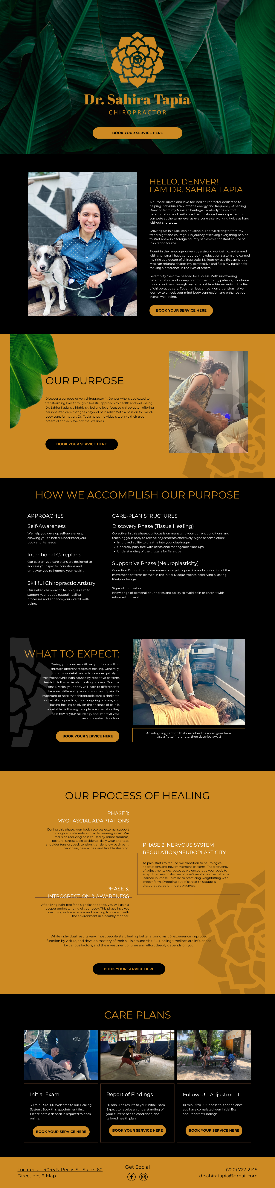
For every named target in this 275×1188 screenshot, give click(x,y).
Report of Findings (129, 1094)
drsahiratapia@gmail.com (228, 1176)
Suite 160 (92, 1169)
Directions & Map (37, 1176)
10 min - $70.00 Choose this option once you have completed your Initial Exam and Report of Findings (213, 1109)
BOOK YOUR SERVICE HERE (137, 133)
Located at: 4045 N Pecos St (49, 1169)
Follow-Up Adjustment (211, 1094)
